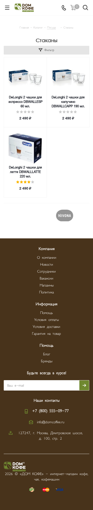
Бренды (46, 361)
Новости (46, 264)
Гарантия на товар (46, 334)
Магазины (47, 285)
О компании (46, 257)
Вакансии (46, 278)
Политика (46, 292)
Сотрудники (46, 271)
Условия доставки (46, 327)
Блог (46, 354)
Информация (46, 304)
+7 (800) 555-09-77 (50, 411)
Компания (47, 249)
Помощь (46, 313)
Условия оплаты (46, 320)
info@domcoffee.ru (50, 422)
